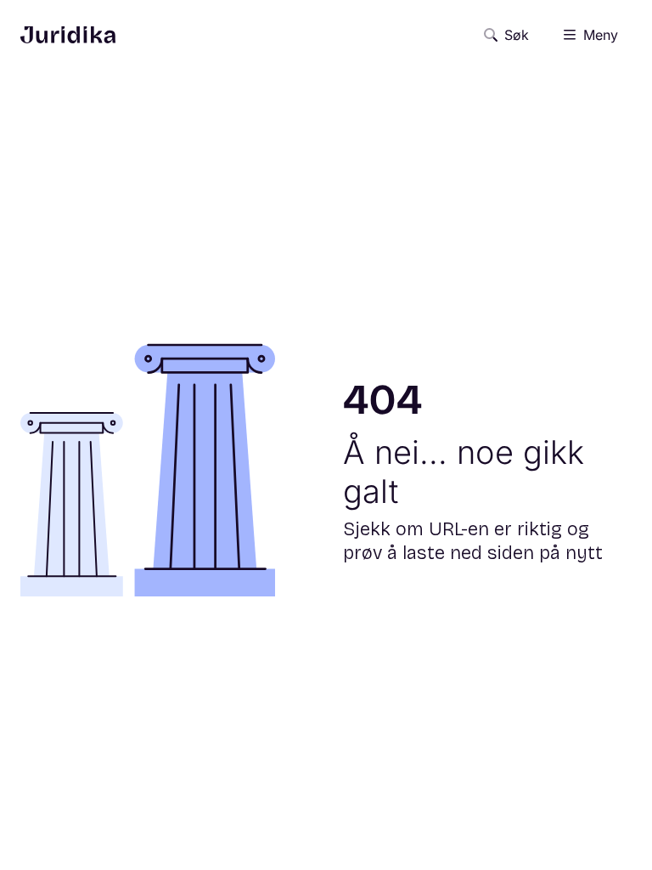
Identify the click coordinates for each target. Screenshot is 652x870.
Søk (516, 34)
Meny (600, 34)
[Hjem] (67, 34)
